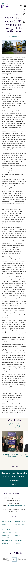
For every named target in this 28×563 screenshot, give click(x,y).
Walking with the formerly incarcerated (12, 455)
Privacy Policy (18, 543)
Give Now (4, 524)
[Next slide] (17, 425)
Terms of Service (19, 540)
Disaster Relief (5, 538)
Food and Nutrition (6, 532)
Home (3, 519)
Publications (17, 535)
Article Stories (16, 14)
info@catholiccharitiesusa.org (16, 506)
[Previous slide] (11, 425)
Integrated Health (6, 535)
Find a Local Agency (6, 521)
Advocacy (17, 527)
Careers (3, 527)
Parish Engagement (19, 524)
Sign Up (14, 484)
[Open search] (21, 6)
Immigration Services (19, 519)
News (16, 532)
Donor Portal (18, 546)
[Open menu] (25, 6)
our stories (15, 466)
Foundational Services (20, 521)
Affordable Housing (14, 36)
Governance (17, 538)
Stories (10, 14)
